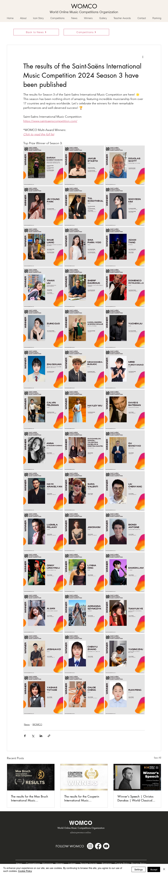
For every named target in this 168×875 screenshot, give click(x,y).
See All (157, 757)
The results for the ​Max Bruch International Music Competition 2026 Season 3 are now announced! (29, 798)
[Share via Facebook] (24, 735)
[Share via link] (49, 735)
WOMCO (37, 724)
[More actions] (143, 57)
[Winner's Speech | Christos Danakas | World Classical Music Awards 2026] (137, 777)
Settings (138, 869)
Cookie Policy (25, 871)
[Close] (164, 869)
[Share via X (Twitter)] (32, 735)
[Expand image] (43, 165)
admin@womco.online (80, 832)
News (27, 724)
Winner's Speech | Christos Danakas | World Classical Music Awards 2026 (135, 798)
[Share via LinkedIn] (40, 735)
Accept (153, 869)
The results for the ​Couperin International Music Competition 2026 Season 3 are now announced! (82, 798)
